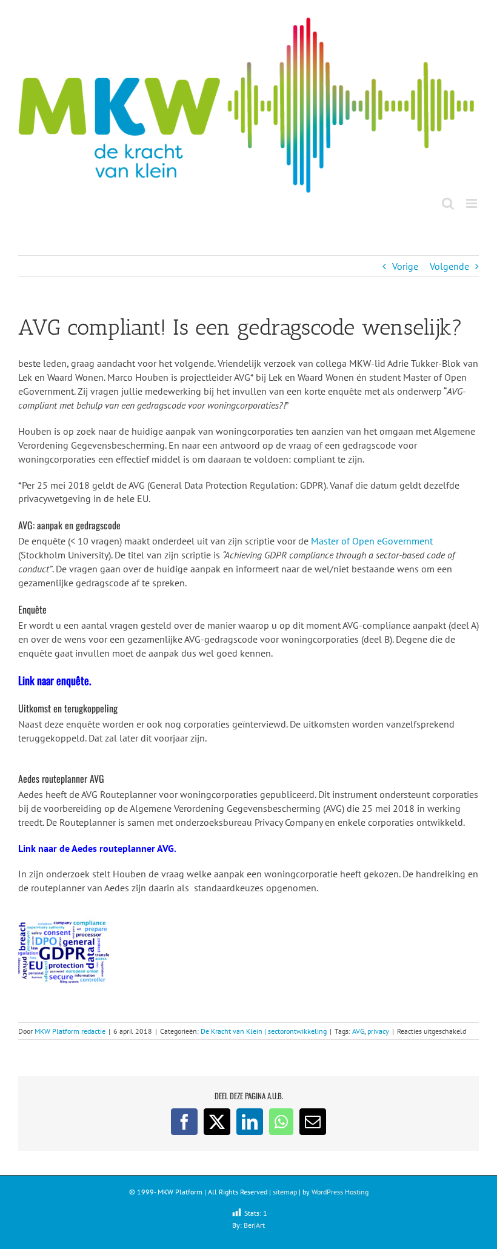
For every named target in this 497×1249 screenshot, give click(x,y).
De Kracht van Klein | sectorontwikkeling (264, 1031)
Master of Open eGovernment (372, 541)
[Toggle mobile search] (448, 203)
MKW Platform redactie (70, 1031)
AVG (358, 1031)
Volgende (449, 266)
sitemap (285, 1191)
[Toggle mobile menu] (472, 203)
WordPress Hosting (340, 1191)
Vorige (405, 266)
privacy (378, 1031)
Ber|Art (254, 1225)
